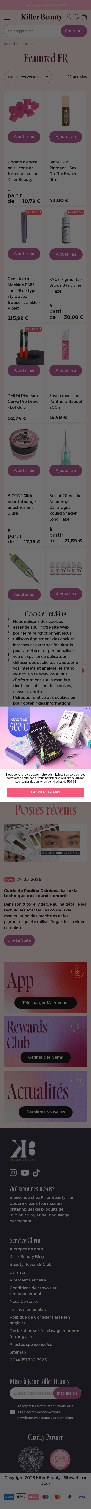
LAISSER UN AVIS (45, 792)
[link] (45, 738)
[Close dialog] (88, 710)
